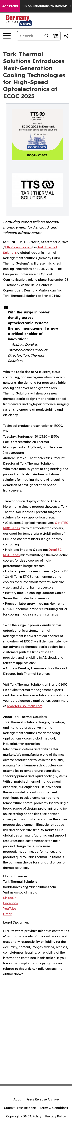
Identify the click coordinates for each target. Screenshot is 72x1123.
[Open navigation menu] (7, 36)
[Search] (46, 35)
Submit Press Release (20, 1108)
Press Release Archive (42, 1099)
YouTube (9, 908)
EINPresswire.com (18, 247)
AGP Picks (10, 6)
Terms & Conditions (54, 1108)
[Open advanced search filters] (55, 35)
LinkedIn (9, 898)
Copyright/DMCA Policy (23, 1116)
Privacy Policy (55, 1116)
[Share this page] (66, 36)
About (17, 1099)
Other (7, 914)
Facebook (10, 903)
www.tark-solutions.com (24, 706)
